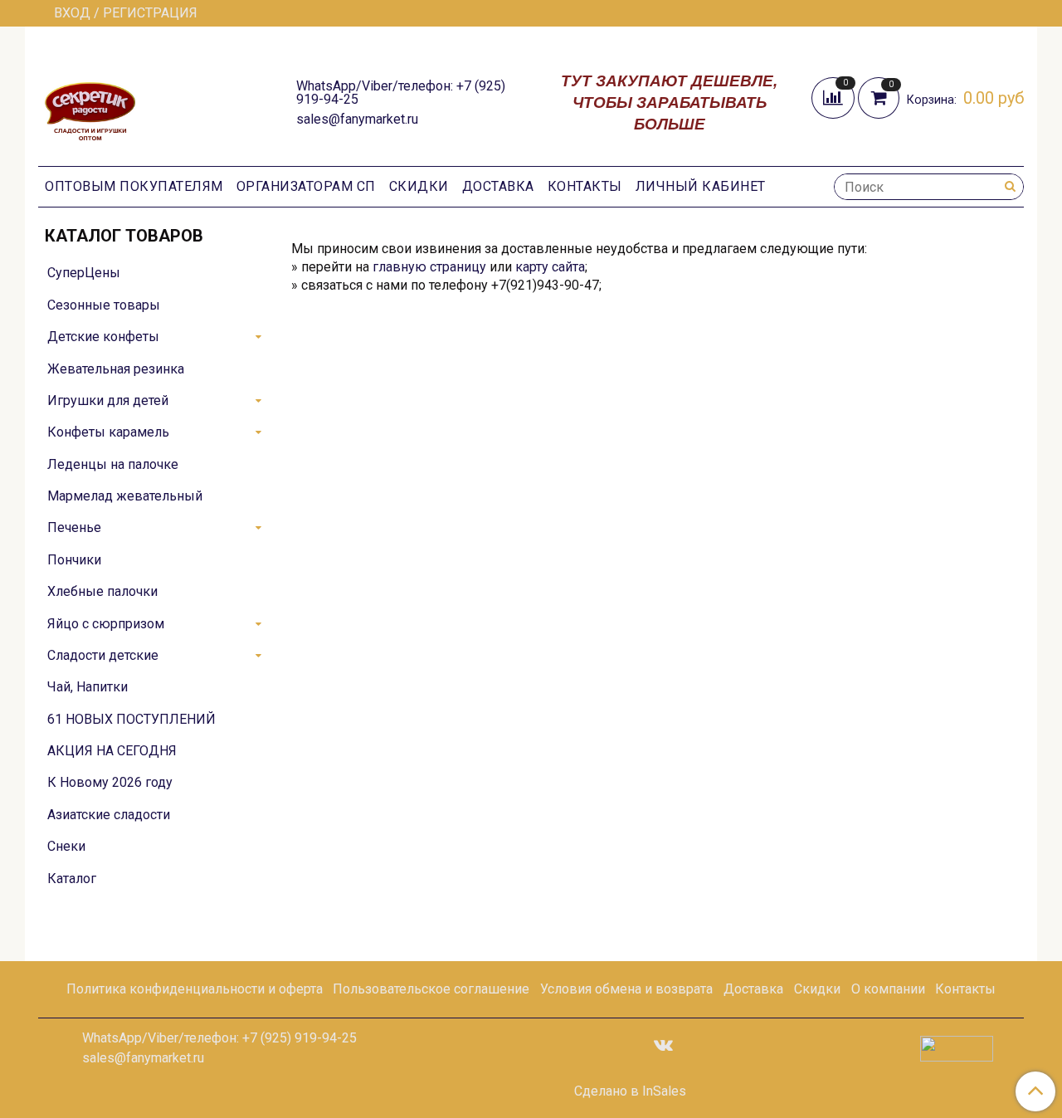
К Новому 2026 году (110, 782)
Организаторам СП (306, 186)
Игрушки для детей (107, 400)
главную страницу (429, 267)
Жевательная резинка (115, 369)
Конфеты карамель (108, 432)
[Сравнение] (834, 97)
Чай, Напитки (87, 687)
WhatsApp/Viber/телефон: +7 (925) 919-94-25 (400, 92)
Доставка (498, 186)
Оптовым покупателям (134, 186)
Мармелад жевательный (124, 496)
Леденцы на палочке (112, 464)
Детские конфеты (103, 336)
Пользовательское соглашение (431, 989)
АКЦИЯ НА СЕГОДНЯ (112, 751)
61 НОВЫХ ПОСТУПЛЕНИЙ (131, 719)
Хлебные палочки (102, 591)
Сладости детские (102, 655)
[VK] (663, 1043)
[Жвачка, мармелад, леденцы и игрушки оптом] (90, 100)
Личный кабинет (701, 186)
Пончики (74, 560)
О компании (888, 989)
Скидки (419, 186)
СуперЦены (83, 273)
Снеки (66, 846)
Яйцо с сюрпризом (105, 624)
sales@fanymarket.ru (357, 119)
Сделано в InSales (630, 1091)
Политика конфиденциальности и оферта (194, 989)
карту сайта (550, 267)
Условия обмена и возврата (626, 989)
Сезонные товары (103, 305)
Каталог (71, 878)
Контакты (585, 186)
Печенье (74, 527)
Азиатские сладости (108, 815)
